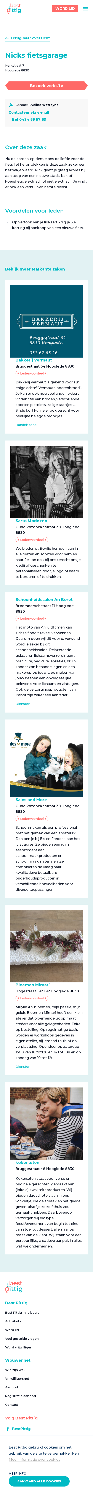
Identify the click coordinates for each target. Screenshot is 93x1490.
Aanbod (11, 1387)
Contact (11, 1405)
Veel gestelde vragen (22, 1339)
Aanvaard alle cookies (39, 1481)
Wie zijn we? (15, 1370)
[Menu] (85, 8)
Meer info (17, 1473)
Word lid (12, 1330)
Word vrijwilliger (18, 1347)
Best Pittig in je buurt (22, 1313)
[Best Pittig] (14, 8)
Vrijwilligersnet (17, 1379)
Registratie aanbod (20, 1396)
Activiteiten (14, 1321)
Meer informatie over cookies (34, 1459)
